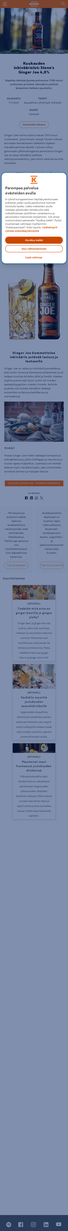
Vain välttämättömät (34, 248)
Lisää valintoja (33, 257)
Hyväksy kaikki (34, 240)
